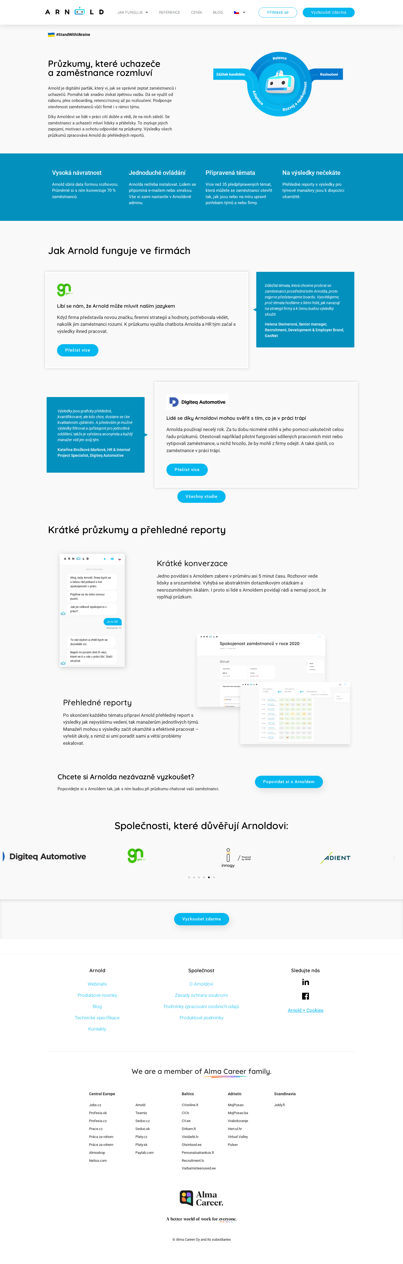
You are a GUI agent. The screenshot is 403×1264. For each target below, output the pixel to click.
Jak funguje (130, 12)
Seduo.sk (142, 1129)
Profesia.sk (98, 1113)
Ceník (196, 12)
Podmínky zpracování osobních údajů (201, 1006)
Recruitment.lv (193, 1161)
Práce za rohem (101, 1145)
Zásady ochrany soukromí (201, 995)
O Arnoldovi (201, 984)
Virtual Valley (238, 1137)
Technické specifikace (97, 1017)
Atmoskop (97, 1153)
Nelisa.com (98, 1161)
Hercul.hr (235, 1129)
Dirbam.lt (189, 1129)
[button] (8, 858)
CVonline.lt (190, 1105)
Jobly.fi (279, 1105)
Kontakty (97, 1029)
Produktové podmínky (201, 1017)
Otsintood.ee (192, 1145)
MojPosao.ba (238, 1113)
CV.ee (186, 1121)
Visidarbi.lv (190, 1137)
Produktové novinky (97, 995)
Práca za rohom (101, 1137)
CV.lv (185, 1113)
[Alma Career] (201, 1198)
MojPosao (235, 1105)
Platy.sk (141, 1145)
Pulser (233, 1145)
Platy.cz (141, 1137)
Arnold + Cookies (305, 1010)
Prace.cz (96, 1129)
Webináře (97, 984)
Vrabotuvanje (238, 1121)
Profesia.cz (98, 1121)
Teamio (141, 1113)
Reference (169, 12)
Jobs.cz (95, 1105)
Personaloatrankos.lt (198, 1153)
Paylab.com (144, 1153)
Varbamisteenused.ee (199, 1168)
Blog (218, 12)
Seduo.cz (142, 1121)
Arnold (140, 1105)
